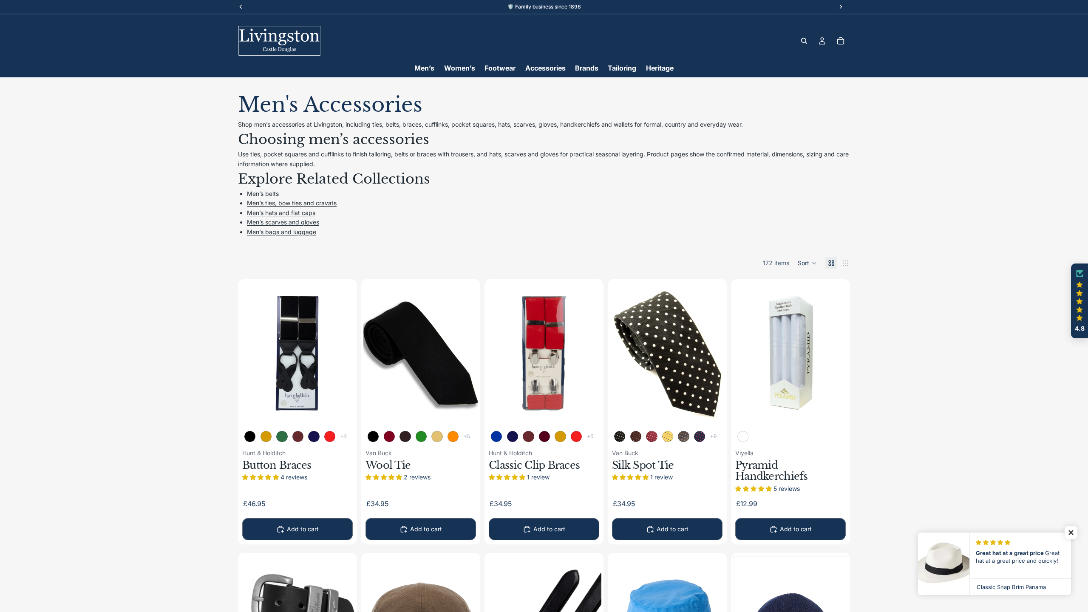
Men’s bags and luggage (281, 231)
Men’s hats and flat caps (281, 212)
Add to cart (303, 529)
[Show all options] (343, 436)
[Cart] (840, 40)
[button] (807, 263)
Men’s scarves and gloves (283, 222)
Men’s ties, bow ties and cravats (292, 203)
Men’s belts (263, 193)
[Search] (804, 40)
